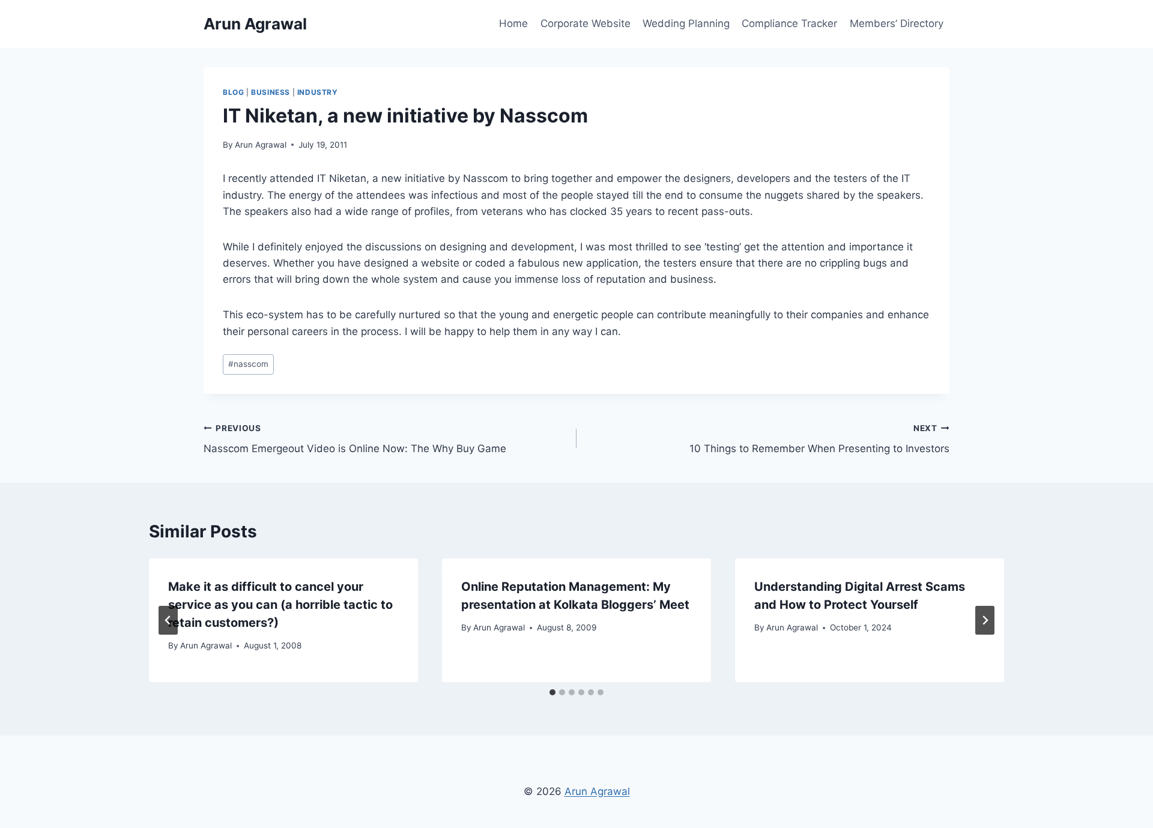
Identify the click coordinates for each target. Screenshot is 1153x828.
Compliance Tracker (789, 23)
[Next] (984, 620)
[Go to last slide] (168, 620)
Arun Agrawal (260, 145)
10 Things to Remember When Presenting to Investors (819, 439)
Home (513, 23)
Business (270, 92)
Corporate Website (585, 23)
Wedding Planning (686, 23)
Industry (317, 92)
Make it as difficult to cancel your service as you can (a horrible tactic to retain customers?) (280, 604)
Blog (233, 92)
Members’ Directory (896, 23)
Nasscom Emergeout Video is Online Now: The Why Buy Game (355, 439)
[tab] (552, 692)
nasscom (248, 364)
